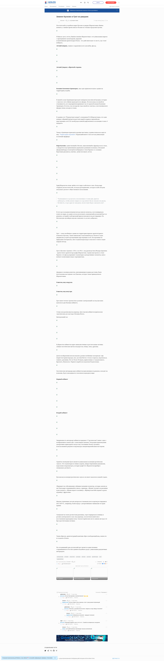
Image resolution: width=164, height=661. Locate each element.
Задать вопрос (115, 6)
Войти (98, 2)
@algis (64, 628)
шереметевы (60, 559)
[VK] (104, 563)
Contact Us (116, 658)
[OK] (105, 563)
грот (100, 556)
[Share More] (107, 563)
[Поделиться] (95, 561)
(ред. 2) (100, 20)
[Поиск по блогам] (88, 2)
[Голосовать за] (57, 563)
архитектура (95, 556)
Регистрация (111, 2)
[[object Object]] (104, 561)
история (66, 556)
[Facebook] (102, 563)
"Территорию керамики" (67, 134)
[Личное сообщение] (68, 20)
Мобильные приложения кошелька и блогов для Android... (84, 10)
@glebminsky (65, 602)
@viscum (62, 596)
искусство (72, 556)
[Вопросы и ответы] (85, 2)
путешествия (74, 20)
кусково (89, 556)
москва (83, 556)
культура (78, 556)
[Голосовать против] (59, 563)
